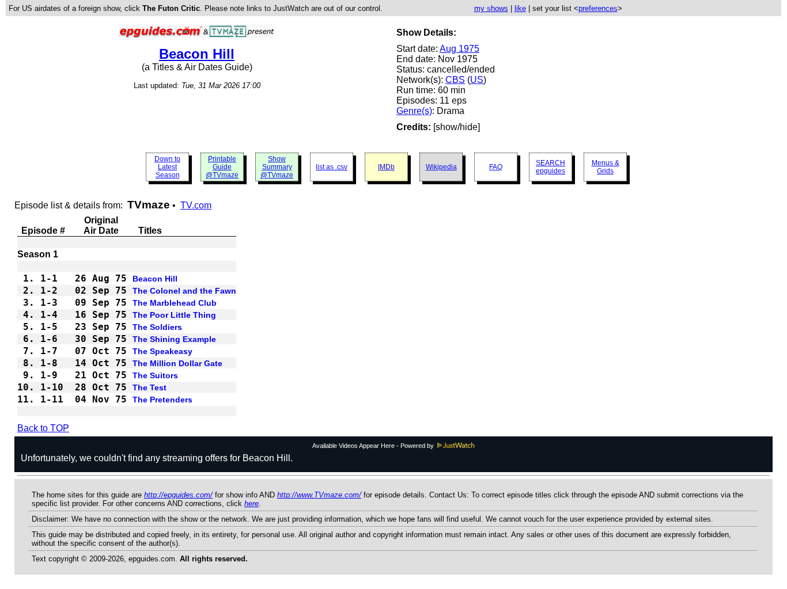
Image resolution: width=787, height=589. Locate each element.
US (476, 80)
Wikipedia (441, 167)
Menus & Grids (605, 167)
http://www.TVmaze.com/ (319, 495)
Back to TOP (43, 428)
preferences (598, 8)
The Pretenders (162, 399)
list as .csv (331, 167)
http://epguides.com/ (178, 495)
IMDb (386, 167)
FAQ (495, 167)
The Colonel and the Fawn (184, 290)
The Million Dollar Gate (177, 363)
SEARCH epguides (550, 167)
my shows (491, 8)
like (520, 8)
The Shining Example (174, 339)
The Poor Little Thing (174, 315)
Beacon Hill (196, 54)
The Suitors (155, 375)
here (251, 503)
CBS (455, 80)
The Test (150, 387)
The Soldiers (157, 327)
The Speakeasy (162, 351)
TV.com (195, 205)
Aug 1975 (459, 49)
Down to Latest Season (167, 167)
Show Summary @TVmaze (276, 167)
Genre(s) (414, 111)
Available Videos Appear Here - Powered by (374, 445)
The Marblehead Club (175, 302)
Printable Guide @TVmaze (222, 167)
